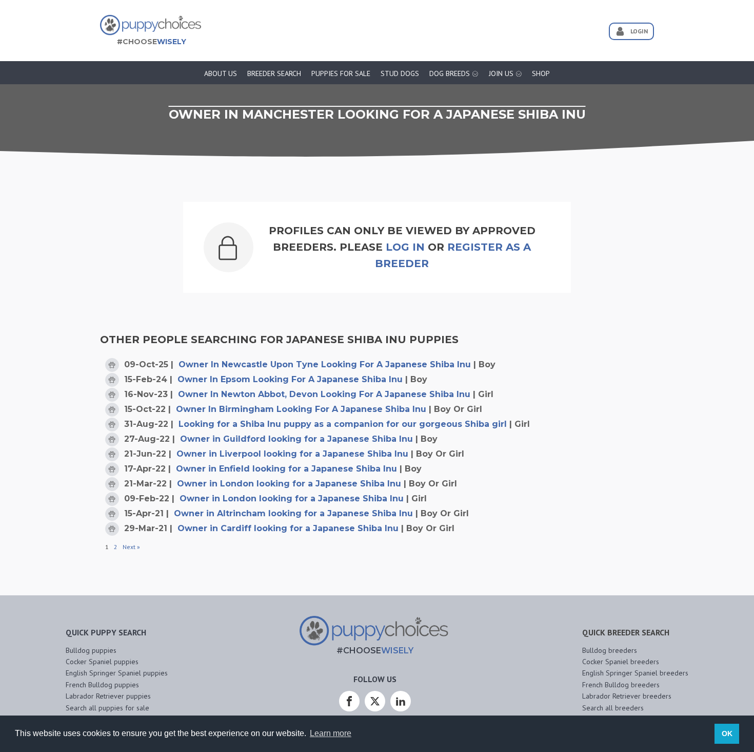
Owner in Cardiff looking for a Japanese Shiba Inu (288, 528)
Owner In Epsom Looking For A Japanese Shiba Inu (290, 379)
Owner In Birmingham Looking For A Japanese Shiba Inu (301, 409)
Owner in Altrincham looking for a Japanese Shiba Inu (293, 513)
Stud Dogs (400, 73)
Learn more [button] (330, 733)
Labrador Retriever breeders (626, 696)
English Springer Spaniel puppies (117, 673)
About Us (220, 73)
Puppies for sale (340, 73)
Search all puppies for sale (107, 707)
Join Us (501, 73)
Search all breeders (613, 707)
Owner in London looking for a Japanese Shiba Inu (289, 483)
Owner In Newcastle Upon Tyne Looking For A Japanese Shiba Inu (324, 364)
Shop (541, 73)
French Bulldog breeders (621, 684)
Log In (405, 247)
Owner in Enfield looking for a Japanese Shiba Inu (286, 469)
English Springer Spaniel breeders (635, 673)
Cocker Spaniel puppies (102, 661)
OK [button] (727, 733)
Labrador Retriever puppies (108, 696)
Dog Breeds (449, 73)
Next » (131, 547)
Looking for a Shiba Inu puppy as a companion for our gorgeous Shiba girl (342, 424)
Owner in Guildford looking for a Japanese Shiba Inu (296, 439)
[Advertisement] (399, 27)
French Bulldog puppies (102, 684)
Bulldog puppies (91, 650)
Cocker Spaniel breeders (620, 661)
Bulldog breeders (609, 650)
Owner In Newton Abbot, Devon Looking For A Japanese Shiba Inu (324, 394)
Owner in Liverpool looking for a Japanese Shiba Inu (292, 454)
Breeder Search (274, 73)
